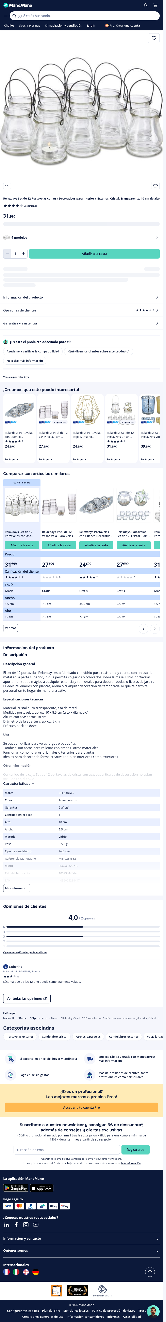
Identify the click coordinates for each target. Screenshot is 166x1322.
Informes (113, 1317)
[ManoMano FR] (6, 1272)
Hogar (15, 1018)
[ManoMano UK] (26, 1272)
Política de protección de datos (113, 1310)
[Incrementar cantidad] (23, 254)
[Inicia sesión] (145, 5)
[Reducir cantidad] (7, 254)
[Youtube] (35, 1224)
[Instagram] (26, 1224)
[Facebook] (16, 1224)
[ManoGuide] (153, 1311)
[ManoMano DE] (35, 1272)
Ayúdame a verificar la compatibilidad (33, 351)
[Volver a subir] (150, 1272)
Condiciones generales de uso (43, 1317)
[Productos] (5, 15)
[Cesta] (155, 5)
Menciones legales (76, 1310)
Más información (131, 1163)
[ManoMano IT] (16, 1272)
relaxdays (23, 377)
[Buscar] (14, 16)
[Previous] (143, 629)
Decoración (25, 1018)
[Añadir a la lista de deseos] (155, 186)
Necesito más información (25, 361)
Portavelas (57, 1018)
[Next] (155, 629)
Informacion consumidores (85, 1317)
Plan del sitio (51, 1310)
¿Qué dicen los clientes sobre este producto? (99, 351)
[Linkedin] (6, 1224)
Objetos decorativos (42, 1018)
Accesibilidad (132, 1317)
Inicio (6, 1018)
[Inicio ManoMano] (71, 5)
